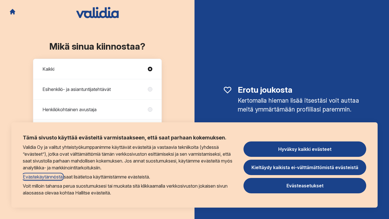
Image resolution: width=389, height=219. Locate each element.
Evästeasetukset (305, 185)
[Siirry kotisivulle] (12, 11)
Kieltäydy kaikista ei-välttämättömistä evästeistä (304, 167)
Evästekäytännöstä (43, 177)
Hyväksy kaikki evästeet (304, 149)
